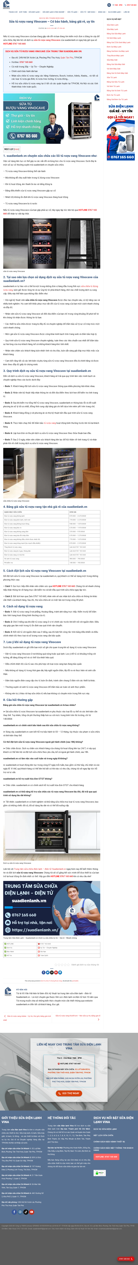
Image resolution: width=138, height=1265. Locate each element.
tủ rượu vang (50, 423)
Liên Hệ (126, 12)
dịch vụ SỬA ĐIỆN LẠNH (105, 1129)
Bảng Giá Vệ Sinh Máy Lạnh (118, 42)
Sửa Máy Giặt (112, 60)
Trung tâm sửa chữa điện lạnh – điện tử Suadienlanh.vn (40, 869)
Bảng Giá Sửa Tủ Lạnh (115, 82)
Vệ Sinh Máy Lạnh (114, 38)
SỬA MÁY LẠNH (34, 12)
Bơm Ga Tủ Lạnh (113, 95)
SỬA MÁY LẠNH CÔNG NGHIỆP (53, 12)
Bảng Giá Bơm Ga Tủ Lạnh (117, 99)
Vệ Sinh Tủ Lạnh (113, 86)
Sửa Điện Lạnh (112, 25)
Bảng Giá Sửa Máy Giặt (116, 64)
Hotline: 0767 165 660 (106, 1157)
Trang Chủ (13, 12)
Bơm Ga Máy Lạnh (114, 47)
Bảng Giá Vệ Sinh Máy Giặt (117, 73)
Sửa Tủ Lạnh (112, 77)
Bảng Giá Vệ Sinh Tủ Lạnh (117, 90)
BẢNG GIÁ (101, 12)
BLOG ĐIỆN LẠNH (114, 12)
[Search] (109, 5)
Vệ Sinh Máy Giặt (113, 69)
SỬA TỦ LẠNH (72, 12)
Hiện (17, 149)
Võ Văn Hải (61, 28)
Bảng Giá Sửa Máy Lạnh (116, 34)
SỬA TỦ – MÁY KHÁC (87, 12)
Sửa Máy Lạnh (112, 29)
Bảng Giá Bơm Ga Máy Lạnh (118, 51)
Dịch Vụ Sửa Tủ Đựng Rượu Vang (51, 18)
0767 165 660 (19, 43)
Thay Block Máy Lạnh (115, 55)
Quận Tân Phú (66, 57)
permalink (75, 981)
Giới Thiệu (23, 12)
